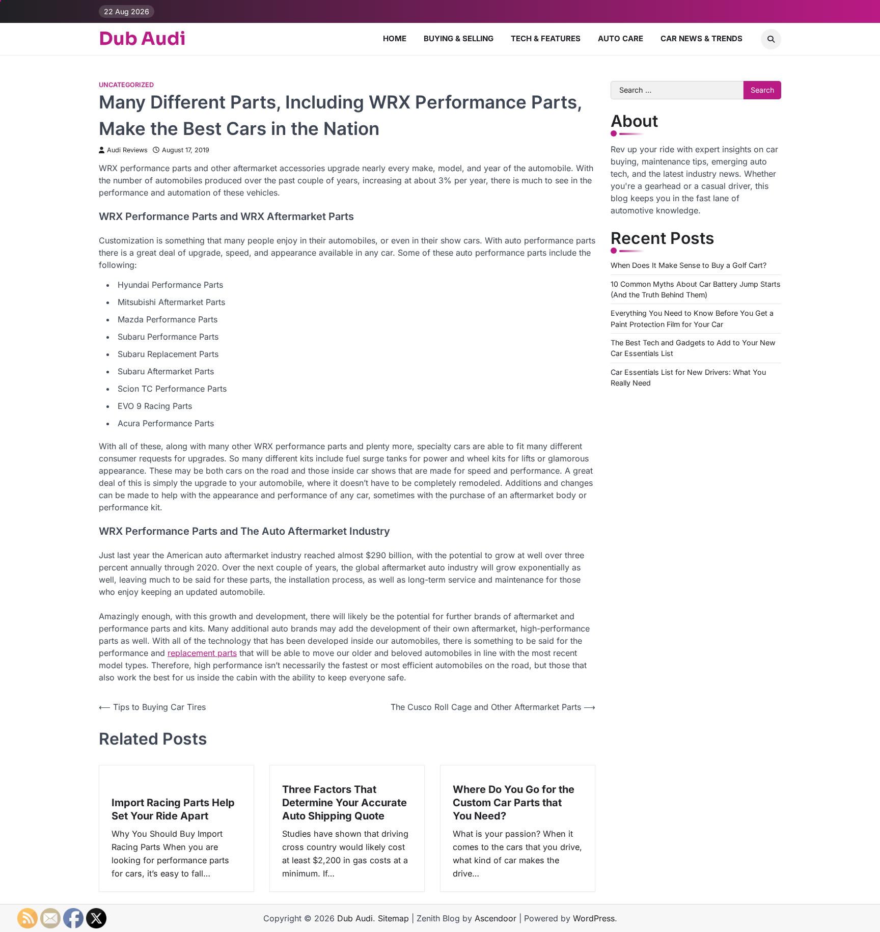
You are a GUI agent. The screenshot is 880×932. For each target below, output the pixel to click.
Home (394, 38)
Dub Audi (142, 38)
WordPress (594, 918)
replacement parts (202, 653)
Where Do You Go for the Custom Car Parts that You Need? (513, 802)
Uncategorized (126, 85)
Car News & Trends (702, 38)
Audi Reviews (127, 150)
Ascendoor (495, 918)
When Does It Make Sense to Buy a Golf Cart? (688, 265)
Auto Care (620, 38)
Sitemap (393, 918)
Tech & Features (546, 38)
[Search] (771, 39)
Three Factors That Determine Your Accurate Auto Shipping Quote (344, 802)
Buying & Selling (458, 38)
